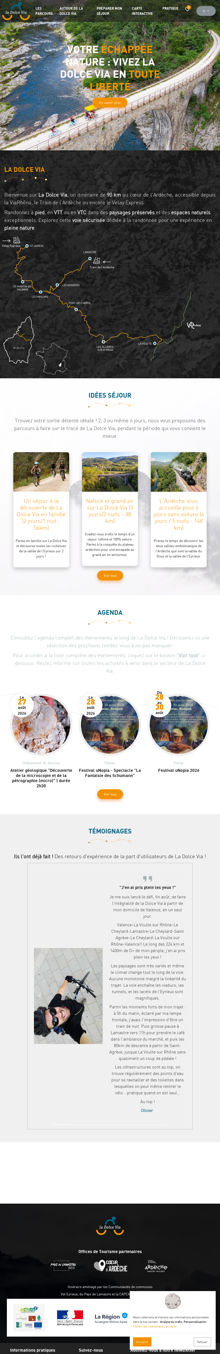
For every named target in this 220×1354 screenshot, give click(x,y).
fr (204, 11)
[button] (8, 75)
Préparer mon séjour (109, 10)
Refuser (202, 1342)
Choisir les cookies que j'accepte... (156, 1326)
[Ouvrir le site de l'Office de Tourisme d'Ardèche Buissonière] (111, 1271)
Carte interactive (142, 10)
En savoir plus (110, 97)
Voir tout (110, 575)
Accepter (142, 1342)
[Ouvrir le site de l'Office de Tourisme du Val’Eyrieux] (157, 1271)
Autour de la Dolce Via (71, 10)
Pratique (170, 8)
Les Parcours (44, 10)
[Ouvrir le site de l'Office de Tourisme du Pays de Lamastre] (64, 1271)
